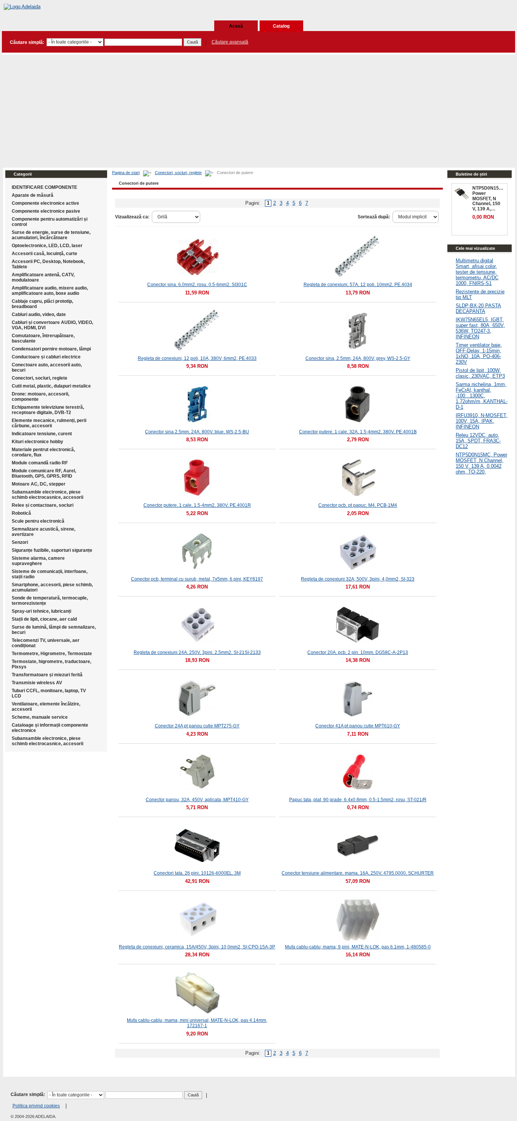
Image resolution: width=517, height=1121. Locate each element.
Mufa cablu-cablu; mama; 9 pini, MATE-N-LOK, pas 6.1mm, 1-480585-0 (358, 947)
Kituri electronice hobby (37, 441)
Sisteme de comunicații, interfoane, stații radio (49, 574)
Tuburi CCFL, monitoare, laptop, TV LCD (49, 693)
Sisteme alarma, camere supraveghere (38, 561)
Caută (192, 42)
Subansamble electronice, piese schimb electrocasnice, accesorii (47, 494)
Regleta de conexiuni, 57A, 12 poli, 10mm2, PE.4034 (358, 284)
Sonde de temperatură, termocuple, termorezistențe (50, 600)
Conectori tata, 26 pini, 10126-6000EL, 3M (197, 873)
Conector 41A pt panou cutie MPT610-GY (357, 726)
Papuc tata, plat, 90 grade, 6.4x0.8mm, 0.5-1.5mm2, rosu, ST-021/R (358, 799)
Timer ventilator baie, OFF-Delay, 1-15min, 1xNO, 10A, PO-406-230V (479, 353)
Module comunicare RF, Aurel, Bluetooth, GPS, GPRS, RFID (44, 473)
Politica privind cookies (36, 1106)
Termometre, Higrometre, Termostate (52, 653)
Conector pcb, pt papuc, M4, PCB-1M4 (357, 505)
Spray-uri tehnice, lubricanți (41, 611)
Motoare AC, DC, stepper (38, 484)
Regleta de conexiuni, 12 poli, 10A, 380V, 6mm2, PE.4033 (197, 358)
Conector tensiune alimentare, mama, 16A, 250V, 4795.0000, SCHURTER (358, 873)
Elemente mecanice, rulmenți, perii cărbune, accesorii (49, 423)
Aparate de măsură (32, 195)
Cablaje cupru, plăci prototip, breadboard (42, 304)
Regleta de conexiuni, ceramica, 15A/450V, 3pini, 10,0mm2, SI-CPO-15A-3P (197, 947)
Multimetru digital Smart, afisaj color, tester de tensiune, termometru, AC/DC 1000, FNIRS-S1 (477, 272)
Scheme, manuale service (40, 717)
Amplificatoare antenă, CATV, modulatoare (43, 277)
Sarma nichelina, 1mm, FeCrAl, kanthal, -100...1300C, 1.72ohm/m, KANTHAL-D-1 (482, 395)
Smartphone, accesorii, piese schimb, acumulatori (52, 587)
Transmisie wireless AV (37, 682)
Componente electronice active (45, 203)
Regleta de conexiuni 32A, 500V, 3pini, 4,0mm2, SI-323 (357, 579)
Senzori (20, 542)
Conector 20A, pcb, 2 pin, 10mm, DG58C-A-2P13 (357, 652)
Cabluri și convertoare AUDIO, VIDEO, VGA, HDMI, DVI (52, 325)
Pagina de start (126, 172)
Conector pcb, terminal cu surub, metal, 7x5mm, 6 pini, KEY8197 (197, 579)
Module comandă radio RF (40, 463)
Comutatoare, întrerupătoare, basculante (43, 338)
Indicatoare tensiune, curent (42, 433)
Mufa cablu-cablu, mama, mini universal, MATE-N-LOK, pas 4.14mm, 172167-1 (197, 1023)
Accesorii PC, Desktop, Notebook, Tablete (48, 264)
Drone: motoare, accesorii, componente (40, 396)
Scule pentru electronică (38, 521)
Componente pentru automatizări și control (49, 221)
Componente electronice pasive (46, 211)
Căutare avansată (230, 42)
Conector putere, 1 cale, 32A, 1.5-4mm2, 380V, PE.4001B (358, 431)
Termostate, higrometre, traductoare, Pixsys (51, 664)
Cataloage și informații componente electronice (50, 727)
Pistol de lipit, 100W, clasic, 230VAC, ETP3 (480, 373)
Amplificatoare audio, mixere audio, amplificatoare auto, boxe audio (50, 290)
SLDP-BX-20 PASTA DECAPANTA (478, 308)
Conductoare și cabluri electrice (46, 357)
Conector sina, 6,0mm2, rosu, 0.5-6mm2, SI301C (197, 284)
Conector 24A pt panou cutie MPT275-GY (197, 726)
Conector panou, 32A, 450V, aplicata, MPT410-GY (197, 799)
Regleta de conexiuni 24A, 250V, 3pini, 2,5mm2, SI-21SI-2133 (197, 652)
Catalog (281, 26)
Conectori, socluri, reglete (178, 172)
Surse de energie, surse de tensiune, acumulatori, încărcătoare (51, 235)
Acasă (236, 26)
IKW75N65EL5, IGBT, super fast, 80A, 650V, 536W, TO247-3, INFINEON (480, 328)
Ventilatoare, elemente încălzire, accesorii (46, 706)
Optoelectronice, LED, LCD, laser (47, 245)
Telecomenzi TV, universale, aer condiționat (45, 643)
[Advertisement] (258, 111)
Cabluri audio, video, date (39, 314)
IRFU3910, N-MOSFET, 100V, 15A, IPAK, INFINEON (482, 421)
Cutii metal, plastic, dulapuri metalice (51, 386)
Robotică (21, 513)
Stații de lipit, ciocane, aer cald (44, 619)
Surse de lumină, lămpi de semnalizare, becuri (54, 629)
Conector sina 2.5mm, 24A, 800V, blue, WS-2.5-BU (197, 431)
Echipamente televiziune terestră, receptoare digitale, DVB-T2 (48, 410)
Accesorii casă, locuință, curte (44, 253)
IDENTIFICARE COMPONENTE (44, 187)
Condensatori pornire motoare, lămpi (51, 349)
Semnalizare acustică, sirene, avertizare (43, 531)
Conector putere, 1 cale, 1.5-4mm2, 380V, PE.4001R (197, 505)
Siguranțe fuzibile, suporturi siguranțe (52, 550)
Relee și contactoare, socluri (42, 505)
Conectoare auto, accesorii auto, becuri (47, 367)
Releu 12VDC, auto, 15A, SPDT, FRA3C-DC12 (478, 440)
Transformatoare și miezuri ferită (47, 674)
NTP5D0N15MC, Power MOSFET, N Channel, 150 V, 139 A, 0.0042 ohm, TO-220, (481, 463)
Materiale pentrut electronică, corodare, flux (43, 452)
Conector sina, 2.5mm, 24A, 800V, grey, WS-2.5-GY (357, 358)
